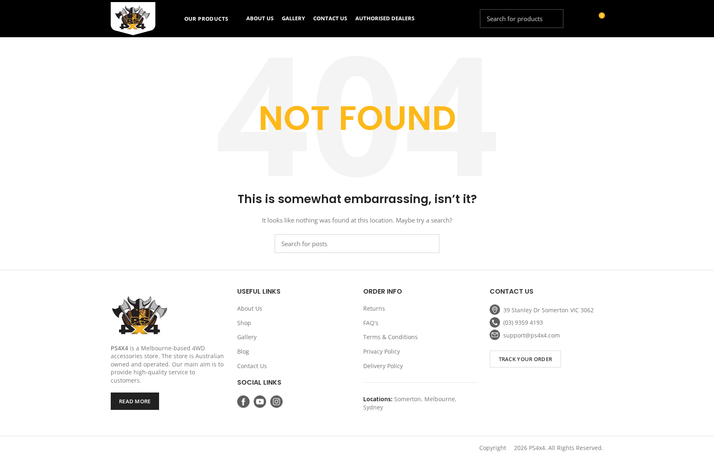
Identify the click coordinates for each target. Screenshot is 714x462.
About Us (249, 308)
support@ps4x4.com (531, 335)
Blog (243, 351)
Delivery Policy (383, 366)
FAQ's (370, 323)
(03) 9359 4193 (523, 322)
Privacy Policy (381, 351)
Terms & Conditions (390, 337)
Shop (244, 323)
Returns (374, 308)
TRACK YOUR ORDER (525, 359)
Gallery (247, 337)
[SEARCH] (552, 18)
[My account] (583, 18)
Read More (135, 401)
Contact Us (252, 366)
